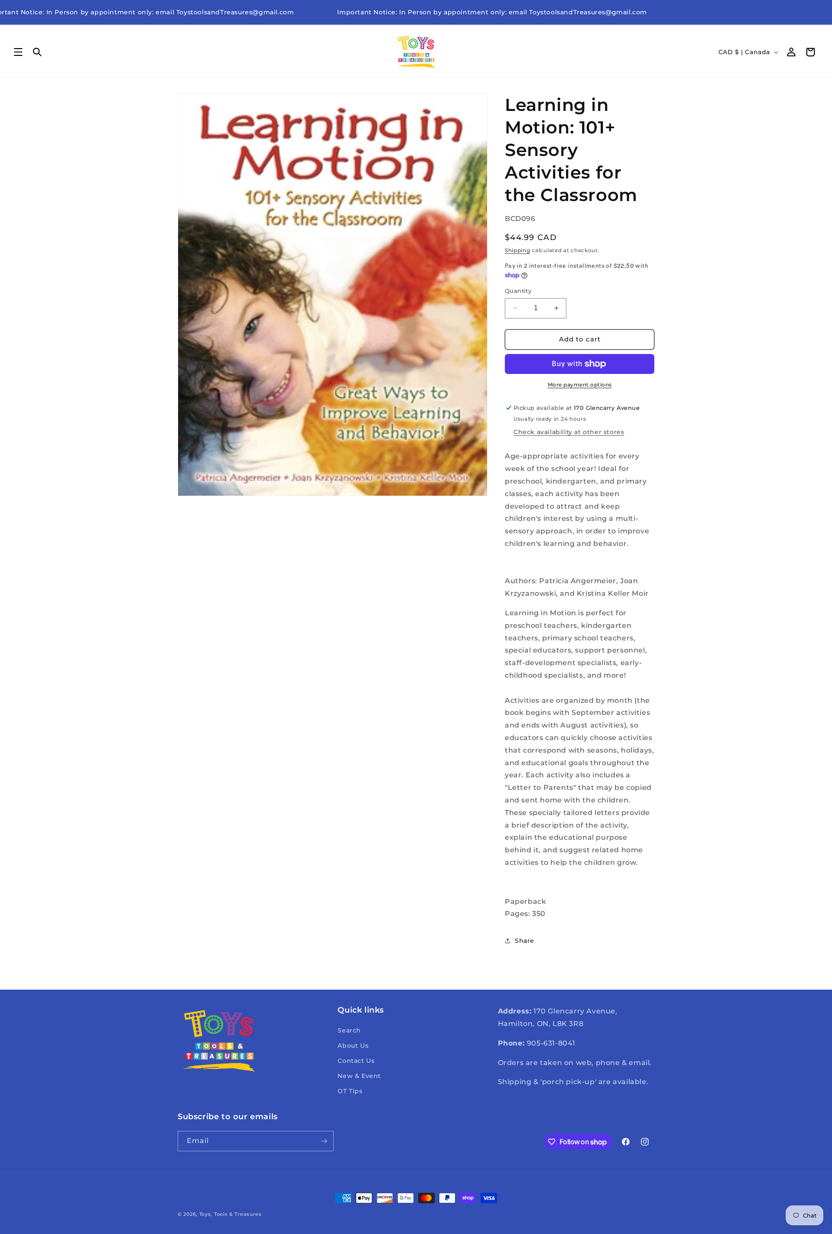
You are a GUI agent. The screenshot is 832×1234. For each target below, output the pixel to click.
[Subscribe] (323, 1141)
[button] (18, 52)
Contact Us (356, 1061)
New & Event (359, 1076)
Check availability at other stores (569, 432)
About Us (353, 1045)
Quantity (518, 290)
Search (349, 1030)
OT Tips (350, 1091)
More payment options (580, 384)
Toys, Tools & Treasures (230, 1214)
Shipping (517, 250)
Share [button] (524, 941)
